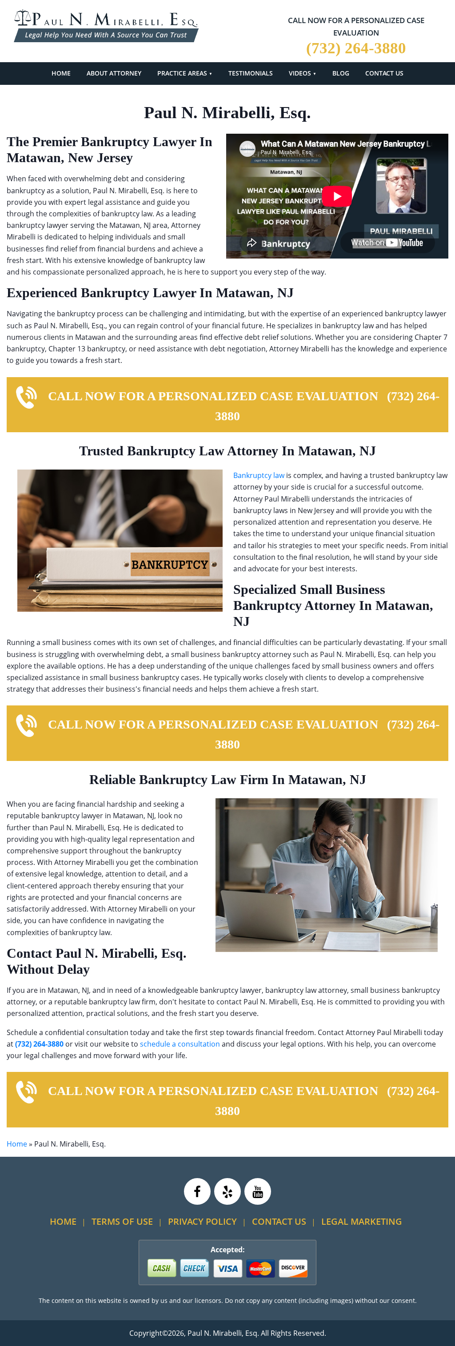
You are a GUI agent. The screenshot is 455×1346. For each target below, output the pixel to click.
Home (61, 73)
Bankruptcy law (258, 475)
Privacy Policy (202, 1221)
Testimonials (250, 73)
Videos (300, 73)
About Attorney (114, 73)
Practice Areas (182, 73)
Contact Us (384, 73)
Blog (340, 73)
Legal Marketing (361, 1221)
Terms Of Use (122, 1221)
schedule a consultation (180, 1044)
